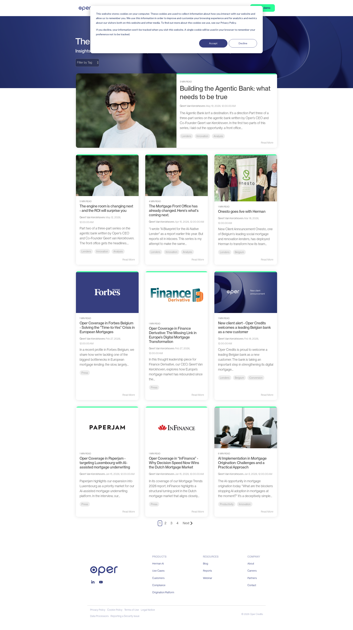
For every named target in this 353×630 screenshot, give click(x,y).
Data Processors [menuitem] (99, 616)
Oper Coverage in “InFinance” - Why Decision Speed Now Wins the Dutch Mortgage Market (174, 462)
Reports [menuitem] (207, 570)
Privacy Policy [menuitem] (97, 609)
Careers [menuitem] (252, 570)
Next (186, 523)
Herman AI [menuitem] (158, 563)
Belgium (239, 252)
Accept (213, 43)
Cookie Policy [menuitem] (114, 609)
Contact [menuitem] (251, 585)
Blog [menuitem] (205, 563)
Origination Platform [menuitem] (163, 592)
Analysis (218, 136)
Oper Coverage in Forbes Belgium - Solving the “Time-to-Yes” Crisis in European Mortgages (107, 327)
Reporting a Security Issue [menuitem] (125, 616)
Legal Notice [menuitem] (148, 609)
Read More (267, 142)
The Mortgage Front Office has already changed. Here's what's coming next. (174, 210)
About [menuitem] (250, 563)
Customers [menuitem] (158, 578)
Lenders (186, 136)
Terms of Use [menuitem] (131, 609)
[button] (93, 582)
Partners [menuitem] (252, 578)
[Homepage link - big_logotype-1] (104, 574)
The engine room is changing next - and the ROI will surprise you (106, 208)
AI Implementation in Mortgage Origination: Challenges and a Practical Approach (242, 462)
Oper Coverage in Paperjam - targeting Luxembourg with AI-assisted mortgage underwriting (105, 462)
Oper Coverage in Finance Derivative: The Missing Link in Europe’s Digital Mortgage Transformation (173, 335)
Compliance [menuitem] (158, 585)
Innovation (202, 136)
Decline (243, 43)
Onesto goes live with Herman (241, 211)
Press (84, 372)
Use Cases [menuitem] (158, 570)
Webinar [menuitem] (207, 578)
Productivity (226, 504)
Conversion (256, 377)
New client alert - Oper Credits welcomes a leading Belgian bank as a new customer (244, 327)
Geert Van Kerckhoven (192, 105)
